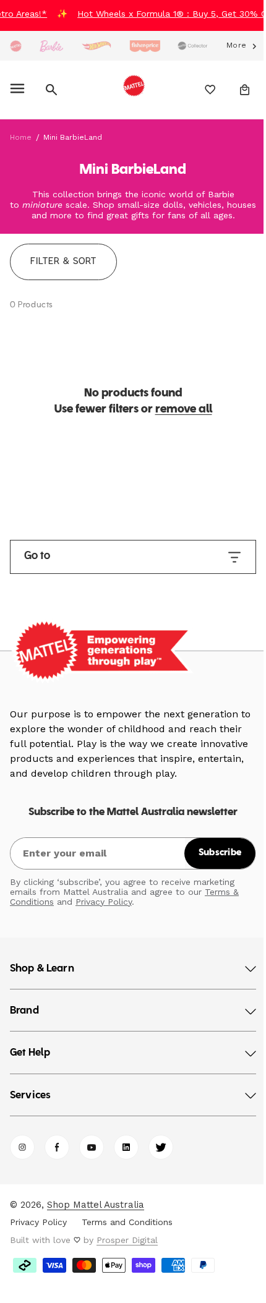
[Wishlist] (201, 89)
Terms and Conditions (127, 1222)
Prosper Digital (127, 1240)
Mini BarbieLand (72, 137)
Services (30, 1096)
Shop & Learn (42, 969)
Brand (24, 1011)
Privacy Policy (103, 902)
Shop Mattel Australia (95, 1204)
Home (21, 137)
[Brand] (16, 46)
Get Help (30, 1053)
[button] (19, 89)
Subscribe (211, 852)
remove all (178, 409)
